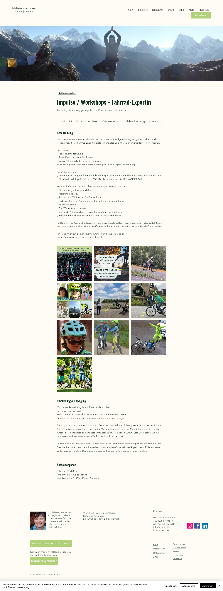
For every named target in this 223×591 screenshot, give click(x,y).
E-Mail (107, 518)
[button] (182, 8)
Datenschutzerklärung (18, 587)
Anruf (90, 518)
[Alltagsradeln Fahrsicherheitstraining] (74, 263)
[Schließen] (219, 586)
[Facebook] (197, 526)
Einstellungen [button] (170, 585)
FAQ (155, 544)
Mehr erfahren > (56, 527)
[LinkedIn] (205, 526)
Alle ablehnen (188, 585)
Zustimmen (207, 585)
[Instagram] (190, 526)
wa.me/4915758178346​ (165, 523)
